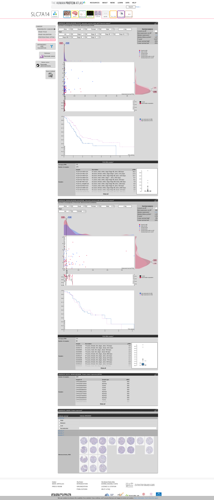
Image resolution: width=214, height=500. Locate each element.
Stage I (81, 34)
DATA (127, 2)
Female (95, 29)
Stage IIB (67, 37)
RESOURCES (95, 2)
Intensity (60, 430)
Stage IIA (123, 34)
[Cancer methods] (50, 75)
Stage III (81, 37)
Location (60, 435)
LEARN (120, 2)
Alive (68, 29)
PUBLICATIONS (82, 489)
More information (139, 498)
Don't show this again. (151, 498)
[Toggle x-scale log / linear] (125, 29)
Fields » (138, 7)
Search (131, 7)
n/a (68, 34)
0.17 (156, 212)
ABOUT (105, 2)
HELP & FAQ (105, 489)
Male (110, 29)
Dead (82, 29)
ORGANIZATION (82, 486)
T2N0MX (81, 211)
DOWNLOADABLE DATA (109, 484)
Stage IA (95, 34)
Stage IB (109, 34)
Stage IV (95, 37)
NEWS (112, 2)
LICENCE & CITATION (108, 486)
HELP (134, 2)
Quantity (60, 433)
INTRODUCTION (82, 484)
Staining (62, 418)
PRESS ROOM (57, 486)
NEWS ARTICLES (58, 484)
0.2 (156, 35)
